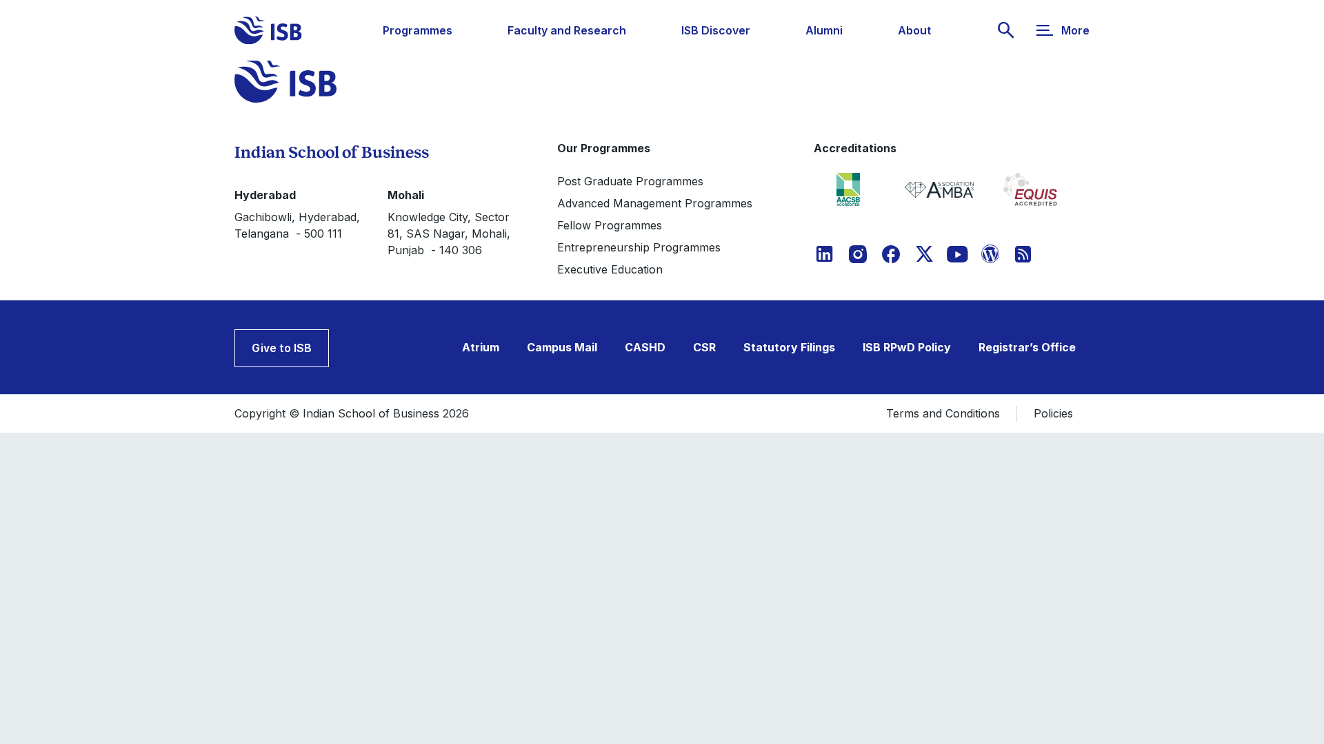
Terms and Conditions (943, 413)
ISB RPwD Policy (907, 347)
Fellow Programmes (609, 225)
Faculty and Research (567, 30)
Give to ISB (282, 348)
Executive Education (610, 269)
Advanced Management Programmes (654, 203)
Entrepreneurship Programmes (639, 247)
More (1075, 30)
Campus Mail (562, 347)
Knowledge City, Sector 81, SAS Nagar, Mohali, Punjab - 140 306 (449, 233)
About (914, 30)
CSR (704, 347)
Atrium (480, 347)
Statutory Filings (789, 347)
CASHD (645, 347)
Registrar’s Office (1027, 347)
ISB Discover (715, 30)
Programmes (417, 30)
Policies (1053, 413)
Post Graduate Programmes (630, 181)
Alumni (824, 30)
